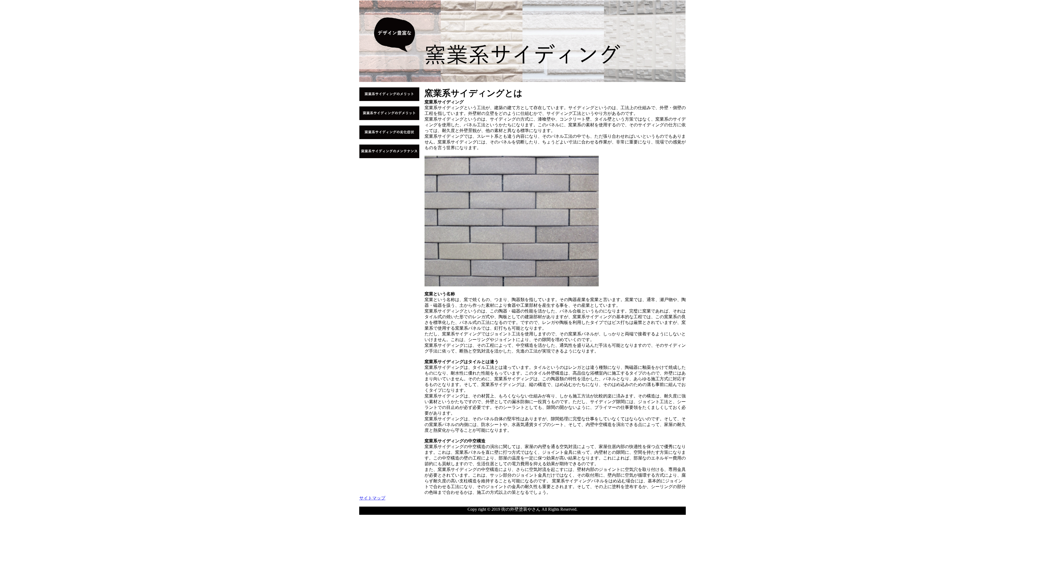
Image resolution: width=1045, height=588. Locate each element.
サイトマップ (372, 498)
